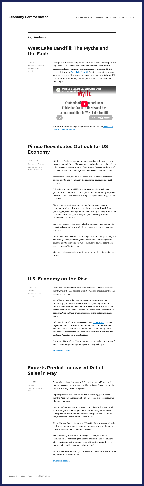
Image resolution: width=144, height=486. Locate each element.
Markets (99, 17)
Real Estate (111, 17)
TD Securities (98, 322)
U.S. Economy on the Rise (57, 278)
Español (123, 17)
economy (38, 167)
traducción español (61, 461)
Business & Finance (83, 17)
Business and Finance (36, 65)
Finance (31, 296)
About (132, 17)
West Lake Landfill (79, 72)
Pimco (30, 169)
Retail (30, 390)
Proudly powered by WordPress (39, 476)
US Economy (37, 169)
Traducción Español (62, 351)
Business (31, 69)
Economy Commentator (28, 17)
